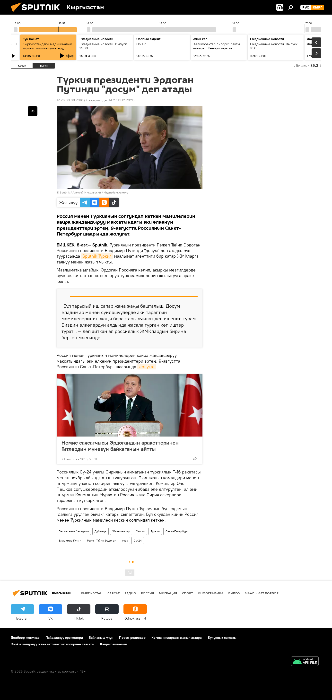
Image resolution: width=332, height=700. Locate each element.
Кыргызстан (92, 593)
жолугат (147, 366)
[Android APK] (304, 661)
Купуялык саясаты (222, 637)
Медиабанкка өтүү (116, 192)
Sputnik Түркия (97, 256)
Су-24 (138, 540)
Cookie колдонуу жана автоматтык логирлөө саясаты (52, 644)
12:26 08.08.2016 (70, 100)
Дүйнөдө (100, 531)
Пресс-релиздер (132, 637)
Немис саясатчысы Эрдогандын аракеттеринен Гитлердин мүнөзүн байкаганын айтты (120, 445)
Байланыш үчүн (101, 637)
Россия (147, 593)
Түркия (155, 531)
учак (125, 540)
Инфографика (210, 593)
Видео (234, 593)
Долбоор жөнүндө (25, 637)
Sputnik (65, 192)
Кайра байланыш (113, 644)
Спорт (187, 593)
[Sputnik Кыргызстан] (37, 13)
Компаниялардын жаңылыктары (176, 637)
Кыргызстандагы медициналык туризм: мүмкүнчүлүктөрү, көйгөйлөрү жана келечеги (47, 48)
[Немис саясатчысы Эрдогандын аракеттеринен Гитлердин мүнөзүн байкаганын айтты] (129, 405)
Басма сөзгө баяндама (74, 531)
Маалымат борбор (262, 593)
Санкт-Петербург (177, 531)
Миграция (168, 593)
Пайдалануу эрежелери (64, 637)
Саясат (140, 531)
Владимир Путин (70, 540)
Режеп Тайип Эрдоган (101, 540)
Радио (130, 593)
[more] (195, 459)
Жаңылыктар (121, 531)
